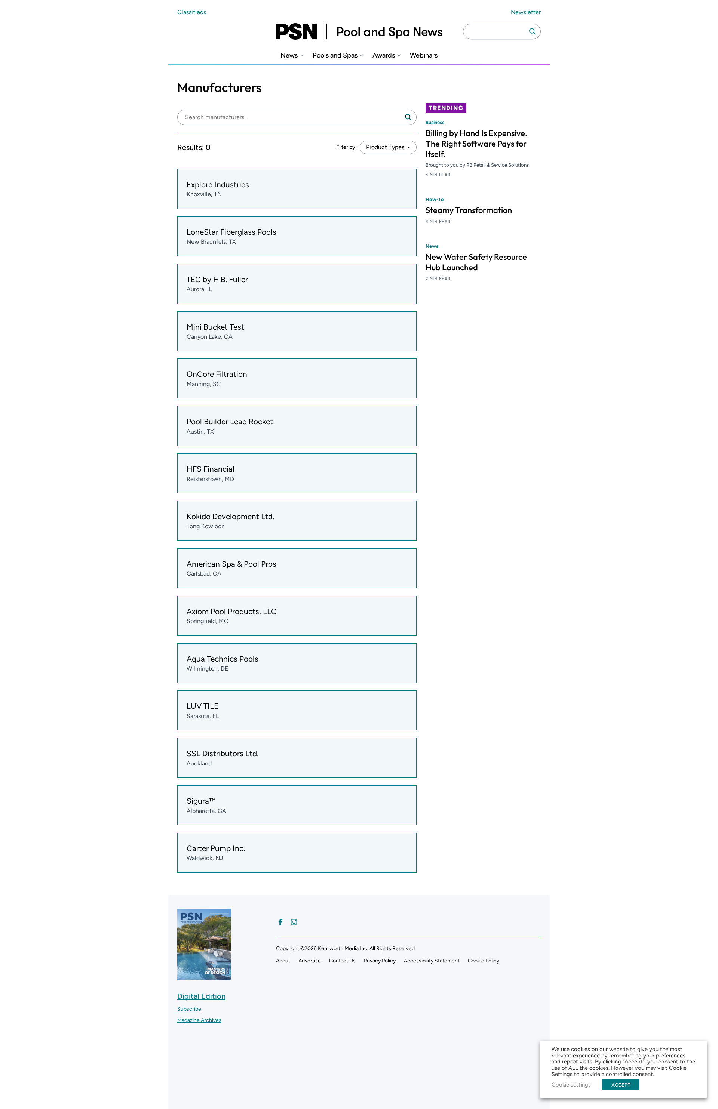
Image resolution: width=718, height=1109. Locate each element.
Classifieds (191, 12)
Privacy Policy (380, 961)
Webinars (424, 55)
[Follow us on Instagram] (293, 922)
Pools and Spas (335, 55)
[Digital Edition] (204, 976)
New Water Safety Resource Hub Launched (476, 262)
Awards (383, 55)
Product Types (385, 147)
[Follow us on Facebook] (280, 922)
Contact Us (342, 961)
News (289, 55)
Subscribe (189, 1009)
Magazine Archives (199, 1020)
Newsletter (526, 12)
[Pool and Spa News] (359, 31)
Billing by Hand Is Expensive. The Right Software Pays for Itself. (476, 143)
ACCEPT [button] (620, 1085)
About (283, 961)
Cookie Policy (483, 961)
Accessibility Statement (432, 961)
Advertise (309, 961)
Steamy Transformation (469, 210)
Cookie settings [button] (571, 1084)
